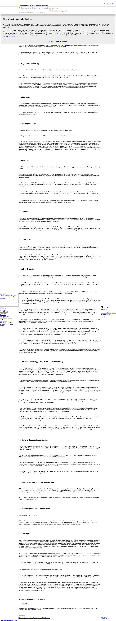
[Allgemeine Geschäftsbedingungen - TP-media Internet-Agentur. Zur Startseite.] (9, 306)
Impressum (104, 617)
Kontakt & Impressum (6, 318)
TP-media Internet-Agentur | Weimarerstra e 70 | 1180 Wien (34, 618)
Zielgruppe (3, 313)
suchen (113, 1)
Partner (114, 313)
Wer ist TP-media (4, 316)
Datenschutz (3, 321)
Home (1, 307)
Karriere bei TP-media (6, 322)
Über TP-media (4, 312)
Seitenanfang (22, 615)
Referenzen (3, 310)
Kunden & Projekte (106, 313)
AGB (1, 319)
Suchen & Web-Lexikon (6, 324)
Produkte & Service (5, 309)
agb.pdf (22, 603)
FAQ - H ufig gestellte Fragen (36, 5)
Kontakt (2, 325)
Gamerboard (3, 620)
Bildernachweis (105, 618)
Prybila (15, 620)
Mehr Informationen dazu (9, 36)
